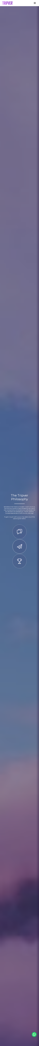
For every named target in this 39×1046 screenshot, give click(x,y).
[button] (34, 1034)
